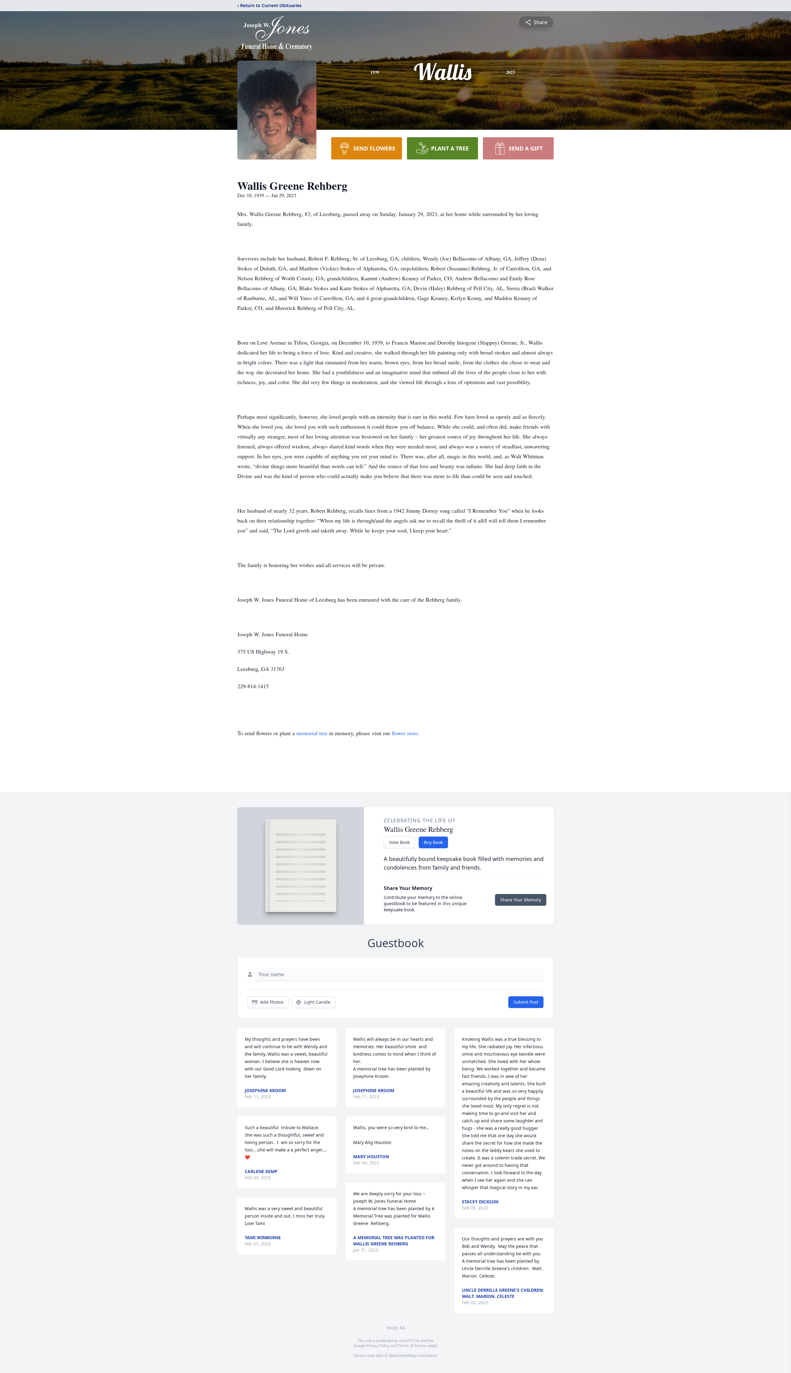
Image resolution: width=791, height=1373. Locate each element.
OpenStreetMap (402, 1355)
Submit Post (526, 1002)
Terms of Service (412, 1345)
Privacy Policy (378, 1345)
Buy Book (433, 842)
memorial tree (312, 733)
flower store (405, 733)
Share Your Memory (520, 900)
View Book (399, 842)
